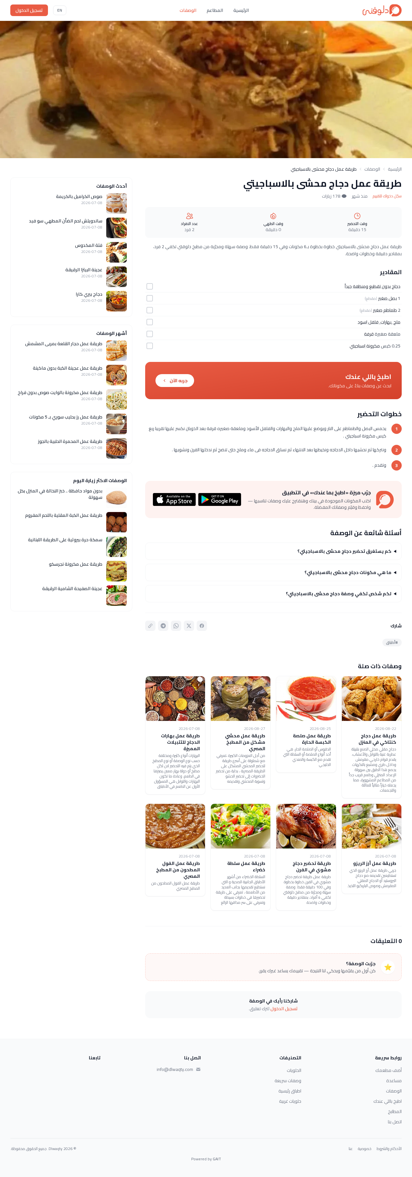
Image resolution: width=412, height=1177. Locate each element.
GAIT (217, 1159)
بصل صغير (387, 298)
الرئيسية (241, 10)
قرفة (369, 334)
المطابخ (395, 1111)
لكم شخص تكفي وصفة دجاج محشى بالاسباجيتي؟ (338, 593)
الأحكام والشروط (389, 1148)
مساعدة (394, 1080)
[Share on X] (189, 626)
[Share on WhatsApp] (176, 626)
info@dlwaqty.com (175, 1069)
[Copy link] (150, 626)
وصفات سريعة (288, 1080)
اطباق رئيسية (289, 1091)
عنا (351, 1148)
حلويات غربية (290, 1101)
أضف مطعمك (388, 1070)
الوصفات (188, 10)
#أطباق (392, 642)
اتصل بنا (395, 1122)
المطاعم (215, 10)
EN (59, 10)
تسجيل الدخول (29, 10)
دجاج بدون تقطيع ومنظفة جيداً (372, 286)
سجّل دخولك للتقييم (387, 196)
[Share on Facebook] (202, 626)
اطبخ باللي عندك (387, 1101)
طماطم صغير (385, 310)
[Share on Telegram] (163, 626)
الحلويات (294, 1070)
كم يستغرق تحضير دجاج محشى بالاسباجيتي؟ (344, 551)
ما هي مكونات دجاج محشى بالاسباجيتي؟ (347, 572)
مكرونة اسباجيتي (365, 346)
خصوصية (364, 1148)
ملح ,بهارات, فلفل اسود (379, 322)
